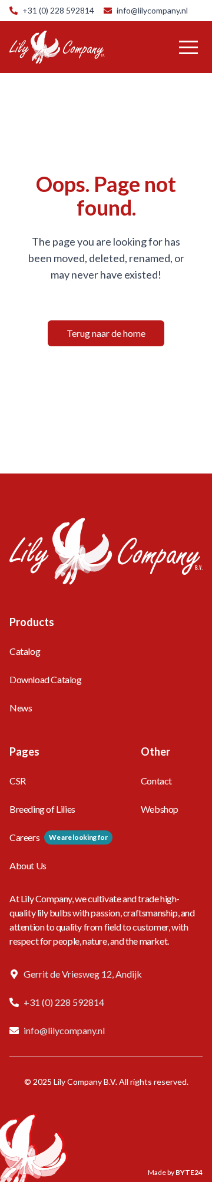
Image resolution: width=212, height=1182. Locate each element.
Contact (156, 780)
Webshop (159, 809)
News (20, 707)
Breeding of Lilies (42, 809)
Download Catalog (45, 679)
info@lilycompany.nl (152, 10)
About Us (28, 865)
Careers (24, 837)
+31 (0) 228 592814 (58, 10)
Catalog (24, 651)
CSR (17, 780)
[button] (188, 47)
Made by (175, 1172)
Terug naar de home (106, 333)
